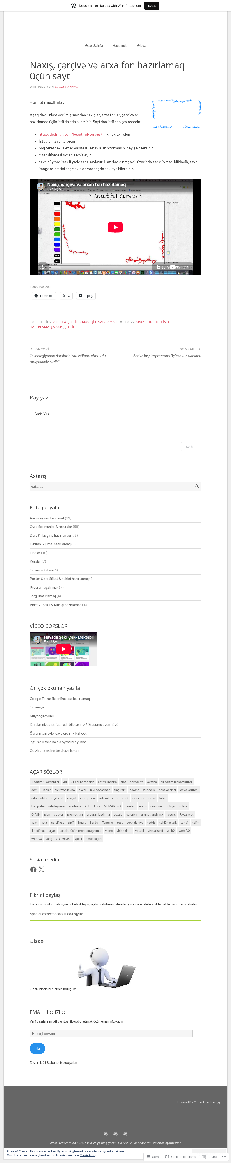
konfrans (75, 806)
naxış (58, 327)
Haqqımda (120, 45)
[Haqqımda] (115, 1134)
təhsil (184, 822)
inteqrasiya (88, 798)
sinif (71, 822)
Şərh (189, 447)
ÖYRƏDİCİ (63, 839)
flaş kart (120, 790)
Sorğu (94, 822)
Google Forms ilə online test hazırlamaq (60, 698)
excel (82, 790)
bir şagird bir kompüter (176, 782)
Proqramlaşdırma (43, 587)
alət (123, 782)
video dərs (124, 830)
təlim (195, 822)
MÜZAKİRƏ (112, 806)
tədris (151, 822)
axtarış (152, 782)
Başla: (152, 5)
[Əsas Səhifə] (105, 1134)
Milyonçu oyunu (42, 716)
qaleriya (131, 814)
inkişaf (71, 798)
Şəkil (69, 327)
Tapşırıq (107, 822)
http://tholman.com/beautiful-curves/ (70, 134)
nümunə (156, 806)
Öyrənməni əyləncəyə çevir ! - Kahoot (58, 733)
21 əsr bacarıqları (82, 782)
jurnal (152, 798)
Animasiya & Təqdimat (47, 518)
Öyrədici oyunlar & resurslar (51, 527)
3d (65, 782)
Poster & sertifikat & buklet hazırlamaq (59, 579)
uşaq (52, 830)
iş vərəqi (138, 798)
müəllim (130, 806)
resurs (171, 814)
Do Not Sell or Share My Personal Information (149, 1143)
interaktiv (106, 798)
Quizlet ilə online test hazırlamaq (54, 750)
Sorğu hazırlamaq (43, 596)
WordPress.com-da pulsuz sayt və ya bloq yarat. (83, 1143)
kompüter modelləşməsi (48, 806)
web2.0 (36, 839)
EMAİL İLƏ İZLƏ (47, 1012)
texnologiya (135, 822)
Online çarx (38, 707)
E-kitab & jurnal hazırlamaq (50, 544)
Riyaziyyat (187, 814)
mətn (143, 806)
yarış (49, 839)
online (183, 806)
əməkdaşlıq (94, 839)
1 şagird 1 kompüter (45, 782)
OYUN (35, 814)
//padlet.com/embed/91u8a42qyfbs (56, 914)
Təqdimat (38, 830)
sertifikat (57, 822)
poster (58, 814)
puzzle (118, 814)
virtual (139, 830)
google (134, 790)
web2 (171, 830)
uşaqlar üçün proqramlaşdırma (80, 830)
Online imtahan (41, 570)
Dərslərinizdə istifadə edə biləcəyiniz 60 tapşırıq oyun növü (74, 724)
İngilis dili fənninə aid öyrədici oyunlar (58, 742)
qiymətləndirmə (152, 814)
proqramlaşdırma (98, 814)
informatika (39, 798)
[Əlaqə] (125, 1134)
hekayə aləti (167, 790)
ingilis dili (57, 798)
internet (123, 798)
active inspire (107, 782)
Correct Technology (207, 1102)
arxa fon (144, 322)
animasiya (136, 782)
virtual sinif (155, 830)
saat (34, 822)
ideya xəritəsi (189, 790)
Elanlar (35, 553)
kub (87, 806)
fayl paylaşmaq (100, 790)
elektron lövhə (65, 790)
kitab (162, 798)
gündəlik (149, 790)
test (120, 822)
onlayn (170, 806)
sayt (44, 822)
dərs (34, 790)
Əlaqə (141, 45)
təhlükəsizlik (168, 822)
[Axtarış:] (115, 486)
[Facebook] (33, 869)
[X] (41, 869)
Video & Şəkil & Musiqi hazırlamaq (85, 322)
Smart (82, 822)
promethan (75, 814)
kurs (97, 806)
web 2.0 (184, 830)
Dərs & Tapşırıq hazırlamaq (50, 535)
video (109, 830)
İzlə (37, 1048)
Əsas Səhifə (94, 45)
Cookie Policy (88, 1155)
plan (47, 814)
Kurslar (35, 561)
